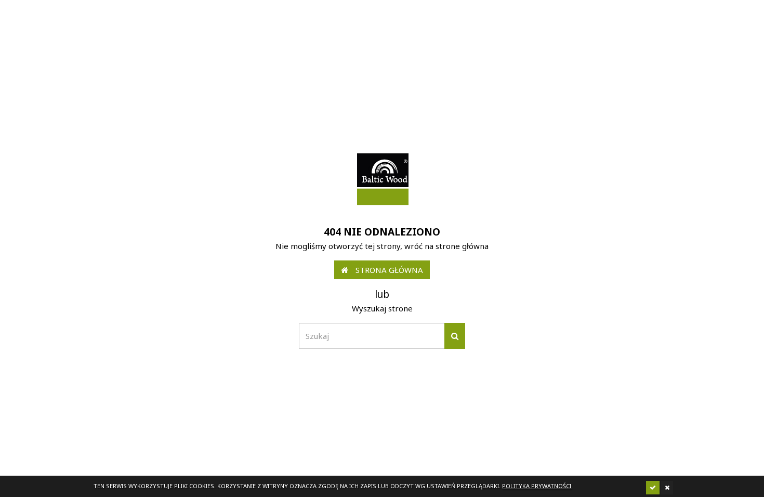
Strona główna (388, 270)
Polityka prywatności (536, 486)
